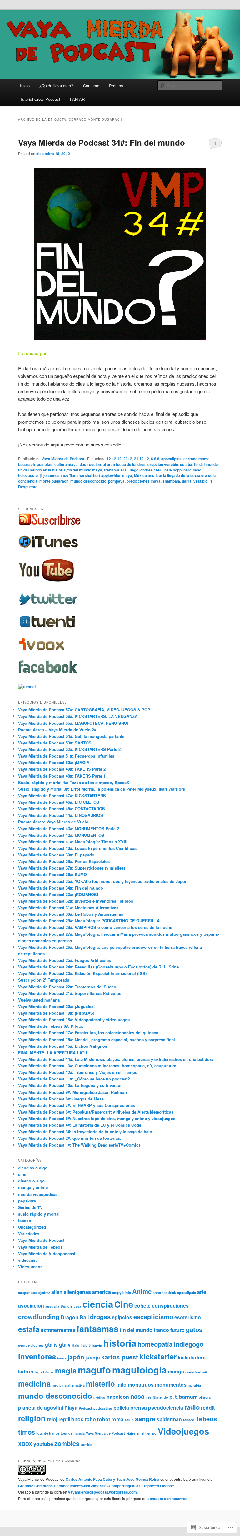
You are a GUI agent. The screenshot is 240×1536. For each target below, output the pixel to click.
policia (121, 1407)
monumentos (171, 1384)
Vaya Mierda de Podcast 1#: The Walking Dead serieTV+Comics (79, 1145)
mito (121, 1384)
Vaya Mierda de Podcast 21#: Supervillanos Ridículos (69, 993)
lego (38, 1372)
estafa (28, 1329)
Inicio (25, 86)
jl (41, 475)
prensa (138, 1407)
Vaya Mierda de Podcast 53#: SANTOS (55, 743)
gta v (65, 1344)
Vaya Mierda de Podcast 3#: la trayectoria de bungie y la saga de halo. (85, 1131)
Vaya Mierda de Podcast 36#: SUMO (52, 874)
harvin (97, 1345)
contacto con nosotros (168, 1498)
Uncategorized (32, 1227)
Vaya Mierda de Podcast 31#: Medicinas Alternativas (68, 907)
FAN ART (78, 99)
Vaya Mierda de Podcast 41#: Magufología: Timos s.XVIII (73, 842)
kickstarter (158, 1356)
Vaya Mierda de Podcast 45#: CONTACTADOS (61, 809)
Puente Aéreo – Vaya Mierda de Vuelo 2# (57, 730)
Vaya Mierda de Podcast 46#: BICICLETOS (58, 802)
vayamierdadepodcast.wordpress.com (102, 1492)
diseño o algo (31, 1181)
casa (77, 1306)
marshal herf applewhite (99, 475)
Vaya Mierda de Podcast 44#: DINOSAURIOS (60, 815)
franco (161, 1330)
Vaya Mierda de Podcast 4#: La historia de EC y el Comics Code (79, 1125)
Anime (142, 1291)
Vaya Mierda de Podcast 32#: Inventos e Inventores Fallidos (75, 901)
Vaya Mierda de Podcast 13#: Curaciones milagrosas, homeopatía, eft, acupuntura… (99, 1066)
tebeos (24, 1220)
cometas (44, 464)
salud (129, 1419)
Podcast (85, 1408)
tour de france (47, 1433)
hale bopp (173, 470)
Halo (75, 1345)
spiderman (169, 1419)
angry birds (121, 1292)
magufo (94, 1369)
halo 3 (86, 1345)
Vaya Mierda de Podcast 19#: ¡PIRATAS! (56, 1013)
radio (192, 1407)
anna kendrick (164, 1292)
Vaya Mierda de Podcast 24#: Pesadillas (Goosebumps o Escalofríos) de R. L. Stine (98, 967)
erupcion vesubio (163, 464)
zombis (86, 1444)
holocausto (28, 475)
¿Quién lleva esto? (56, 86)
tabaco (188, 1419)
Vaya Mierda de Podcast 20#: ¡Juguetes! (56, 1006)
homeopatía (155, 1343)
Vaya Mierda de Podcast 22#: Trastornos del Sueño (67, 987)
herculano (192, 470)
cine (22, 1174)
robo (90, 1419)
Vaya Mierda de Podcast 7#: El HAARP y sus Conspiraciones (76, 1105)
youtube (43, 1443)
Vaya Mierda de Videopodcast (46, 1253)
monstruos (141, 1384)
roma (117, 1419)
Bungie (66, 1306)
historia (119, 1342)
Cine (123, 1304)
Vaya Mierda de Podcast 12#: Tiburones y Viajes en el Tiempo (78, 1072)
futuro (177, 1330)
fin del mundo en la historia (42, 470)
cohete (142, 1305)
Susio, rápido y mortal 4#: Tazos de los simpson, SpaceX (73, 782)
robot (103, 1419)
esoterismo (187, 1317)
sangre (145, 1418)
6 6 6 (155, 458)
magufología (139, 1369)
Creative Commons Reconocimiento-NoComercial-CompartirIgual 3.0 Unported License (96, 1486)
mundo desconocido (88, 481)
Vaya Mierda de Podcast (63, 458)
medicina (34, 1383)
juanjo (92, 1357)
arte (201, 1291)
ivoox (61, 1358)
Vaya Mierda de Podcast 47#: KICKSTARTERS (62, 795)
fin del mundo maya (85, 470)
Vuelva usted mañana (39, 1000)
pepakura (27, 1201)
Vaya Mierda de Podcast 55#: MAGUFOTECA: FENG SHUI (73, 723)
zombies (66, 1443)
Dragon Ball (75, 1317)
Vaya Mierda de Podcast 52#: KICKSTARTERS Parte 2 (69, 749)
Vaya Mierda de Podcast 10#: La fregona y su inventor (70, 1085)
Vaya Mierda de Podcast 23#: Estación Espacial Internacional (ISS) (82, 973)
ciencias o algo (33, 1168)
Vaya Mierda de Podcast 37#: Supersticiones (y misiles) (71, 868)
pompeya (116, 481)
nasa (137, 1396)
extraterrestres (58, 1330)
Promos (116, 86)
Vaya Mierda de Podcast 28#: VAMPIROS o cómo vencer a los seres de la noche (95, 927)
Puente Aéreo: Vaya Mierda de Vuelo (53, 822)
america (101, 1291)
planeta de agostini (40, 1407)
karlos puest (119, 1356)
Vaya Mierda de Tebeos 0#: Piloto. (50, 1026)
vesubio (200, 481)
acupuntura (27, 1292)
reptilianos (70, 1419)
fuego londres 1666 (145, 470)
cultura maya (66, 464)
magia (66, 1370)
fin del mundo (206, 464)
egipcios (122, 1317)
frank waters (115, 470)
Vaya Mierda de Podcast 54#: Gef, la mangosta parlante (71, 736)
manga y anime (33, 1187)
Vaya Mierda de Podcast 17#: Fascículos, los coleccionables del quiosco (88, 1033)
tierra (187, 481)
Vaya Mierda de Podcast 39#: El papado (56, 855)
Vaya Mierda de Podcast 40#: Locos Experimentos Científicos (77, 848)
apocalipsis (171, 458)
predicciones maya (144, 481)
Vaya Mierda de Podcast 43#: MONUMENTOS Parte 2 (68, 828)
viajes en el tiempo (141, 1433)
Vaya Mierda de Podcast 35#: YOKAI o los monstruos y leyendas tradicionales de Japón (103, 881)
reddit (208, 1407)
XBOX (25, 1443)
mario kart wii (196, 1372)
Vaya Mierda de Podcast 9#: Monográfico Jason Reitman (72, 1092)
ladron (25, 1371)
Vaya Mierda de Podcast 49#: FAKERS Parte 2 (62, 769)
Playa (71, 1407)
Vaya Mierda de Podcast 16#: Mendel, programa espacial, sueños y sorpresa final (96, 1039)
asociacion (31, 1305)
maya (127, 475)
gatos (194, 1329)
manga (176, 1371)
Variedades (28, 1233)
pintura (205, 1397)
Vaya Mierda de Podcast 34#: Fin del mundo (101, 142)
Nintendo (160, 1397)
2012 (127, 458)
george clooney (31, 1345)
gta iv (51, 1344)
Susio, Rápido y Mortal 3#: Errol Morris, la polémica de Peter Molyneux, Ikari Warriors (101, 789)
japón (76, 1356)
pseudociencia (165, 1407)
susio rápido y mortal (39, 1214)
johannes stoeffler (59, 475)
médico (99, 1397)
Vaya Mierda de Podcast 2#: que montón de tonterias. (69, 1138)
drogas (100, 1316)
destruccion (90, 464)
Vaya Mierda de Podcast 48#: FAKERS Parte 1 (62, 776)
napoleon (118, 1396)
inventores (37, 1356)
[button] (120, 254)
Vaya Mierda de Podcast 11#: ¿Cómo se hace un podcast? (74, 1079)
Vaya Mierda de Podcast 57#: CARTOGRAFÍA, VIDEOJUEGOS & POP (84, 710)
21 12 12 (141, 458)
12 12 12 (114, 458)
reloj (52, 1419)
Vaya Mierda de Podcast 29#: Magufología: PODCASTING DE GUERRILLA (89, 921)
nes (149, 1397)
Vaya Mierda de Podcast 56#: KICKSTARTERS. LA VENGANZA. (78, 716)
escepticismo (153, 1316)
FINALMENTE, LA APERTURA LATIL (53, 1053)
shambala (171, 481)
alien (56, 1291)
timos (26, 1431)
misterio (100, 1383)
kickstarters (192, 1357)
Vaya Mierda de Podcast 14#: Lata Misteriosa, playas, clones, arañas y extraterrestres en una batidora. (116, 1059)
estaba (186, 464)
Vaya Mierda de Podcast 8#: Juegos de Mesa (61, 1099)
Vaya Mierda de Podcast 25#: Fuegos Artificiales (64, 960)
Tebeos (206, 1418)
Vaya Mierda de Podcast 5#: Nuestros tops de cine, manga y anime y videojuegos (96, 1118)
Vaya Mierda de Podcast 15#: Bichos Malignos (62, 1046)
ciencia (97, 1303)
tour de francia (73, 1433)
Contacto (91, 86)
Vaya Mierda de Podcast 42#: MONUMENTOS (61, 835)
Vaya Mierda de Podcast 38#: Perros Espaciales (64, 861)
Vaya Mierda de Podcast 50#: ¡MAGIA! (54, 762)
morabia (194, 1385)
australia (52, 1306)
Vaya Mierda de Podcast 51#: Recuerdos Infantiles (66, 756)
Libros (48, 1372)
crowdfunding (38, 1316)
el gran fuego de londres (124, 464)
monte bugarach (53, 481)
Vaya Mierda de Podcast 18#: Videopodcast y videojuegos (74, 1019)
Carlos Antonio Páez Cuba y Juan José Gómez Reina (112, 1479)
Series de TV (30, 1207)
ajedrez (44, 1292)
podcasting (102, 1408)
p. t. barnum (183, 1396)
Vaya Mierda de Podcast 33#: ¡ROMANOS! (58, 894)
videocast (27, 1260)
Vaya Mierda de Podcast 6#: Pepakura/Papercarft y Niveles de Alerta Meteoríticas (95, 1112)
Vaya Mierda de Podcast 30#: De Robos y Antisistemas (70, 914)
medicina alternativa (68, 1385)
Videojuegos (30, 1267)
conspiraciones (170, 1305)
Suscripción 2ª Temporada (43, 980)
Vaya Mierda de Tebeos (40, 1247)
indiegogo (188, 1343)
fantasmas (97, 1328)
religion (32, 1418)
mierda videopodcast (38, 1194)
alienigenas (77, 1291)
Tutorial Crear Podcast (40, 99)
